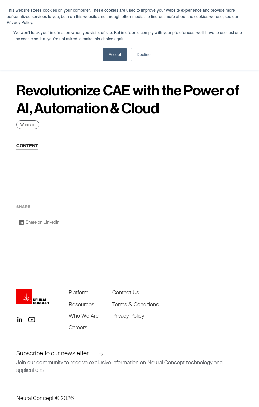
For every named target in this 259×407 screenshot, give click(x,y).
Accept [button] (115, 54)
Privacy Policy (128, 316)
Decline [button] (144, 54)
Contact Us (125, 292)
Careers (78, 327)
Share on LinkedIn (42, 222)
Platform (78, 292)
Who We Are (84, 316)
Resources (81, 304)
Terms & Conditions (135, 304)
